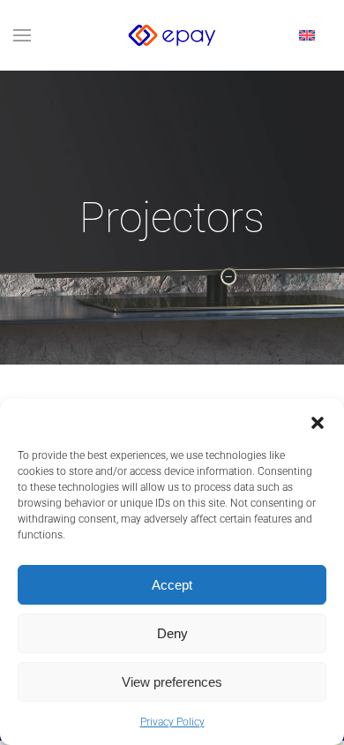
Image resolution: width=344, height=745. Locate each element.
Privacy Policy (172, 722)
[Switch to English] (307, 35)
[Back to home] (172, 35)
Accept (172, 584)
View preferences (172, 681)
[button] (317, 421)
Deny (172, 633)
